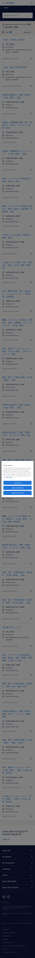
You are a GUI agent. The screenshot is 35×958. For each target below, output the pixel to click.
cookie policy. (9, 477)
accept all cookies (17, 493)
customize (17, 483)
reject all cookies (17, 488)
